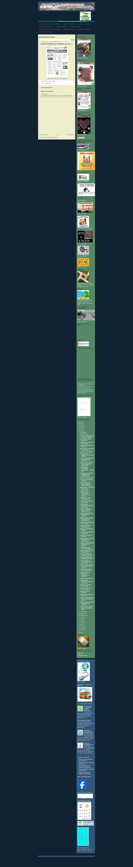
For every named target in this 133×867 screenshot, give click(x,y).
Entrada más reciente (44, 134)
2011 (80, 429)
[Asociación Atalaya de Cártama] (82, 788)
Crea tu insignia (80, 789)
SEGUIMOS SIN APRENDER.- (87, 477)
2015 (80, 421)
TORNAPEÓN (72, 24)
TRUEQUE (64, 24)
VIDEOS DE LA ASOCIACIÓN (45, 26)
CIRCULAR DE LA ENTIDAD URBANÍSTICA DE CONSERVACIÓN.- (86, 474)
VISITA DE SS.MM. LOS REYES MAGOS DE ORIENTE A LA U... (85, 510)
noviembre (82, 611)
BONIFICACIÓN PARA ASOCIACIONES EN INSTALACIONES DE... (86, 484)
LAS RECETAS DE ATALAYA (84, 24)
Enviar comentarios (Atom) (51, 137)
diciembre (82, 432)
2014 (80, 423)
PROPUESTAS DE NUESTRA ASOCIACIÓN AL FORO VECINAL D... (87, 566)
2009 (80, 632)
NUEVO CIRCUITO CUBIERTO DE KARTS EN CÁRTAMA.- (86, 455)
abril (81, 624)
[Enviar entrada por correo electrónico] (53, 81)
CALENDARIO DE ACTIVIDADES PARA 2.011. (49, 24)
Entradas (81, 342)
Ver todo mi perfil (83, 655)
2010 (80, 430)
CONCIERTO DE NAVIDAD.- (86, 578)
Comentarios (82, 345)
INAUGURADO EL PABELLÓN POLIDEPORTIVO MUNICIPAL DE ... (87, 540)
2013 (80, 425)
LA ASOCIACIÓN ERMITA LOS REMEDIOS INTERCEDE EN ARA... (87, 599)
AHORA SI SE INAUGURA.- (86, 451)
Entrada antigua (70, 134)
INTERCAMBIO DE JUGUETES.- (83, 29)
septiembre (83, 615)
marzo (81, 626)
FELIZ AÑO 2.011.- (84, 434)
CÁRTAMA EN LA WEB (68, 29)
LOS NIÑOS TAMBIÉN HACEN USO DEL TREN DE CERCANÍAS (87, 459)
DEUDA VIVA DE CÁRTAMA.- (84, 720)
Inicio (58, 134)
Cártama (88, 802)
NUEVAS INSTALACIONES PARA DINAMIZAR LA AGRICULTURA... (86, 464)
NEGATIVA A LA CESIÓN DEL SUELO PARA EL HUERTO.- (89, 732)
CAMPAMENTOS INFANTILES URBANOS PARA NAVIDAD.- (87, 544)
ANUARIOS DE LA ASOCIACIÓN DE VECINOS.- (50, 29)
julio (81, 619)
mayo (81, 622)
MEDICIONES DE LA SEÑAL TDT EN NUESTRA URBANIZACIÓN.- (86, 519)
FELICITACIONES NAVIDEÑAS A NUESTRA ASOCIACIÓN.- (86, 505)
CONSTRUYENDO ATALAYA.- (61, 26)
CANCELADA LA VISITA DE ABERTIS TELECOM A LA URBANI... (86, 608)
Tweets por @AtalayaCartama (84, 776)
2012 (80, 427)
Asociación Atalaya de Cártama (83, 779)
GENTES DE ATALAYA (75, 26)
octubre (82, 613)
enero (81, 630)
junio (81, 620)
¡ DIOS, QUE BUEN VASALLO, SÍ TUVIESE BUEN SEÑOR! (86, 561)
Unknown (81, 653)
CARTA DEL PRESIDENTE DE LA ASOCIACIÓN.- (89, 744)
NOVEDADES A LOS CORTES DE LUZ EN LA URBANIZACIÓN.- (87, 489)
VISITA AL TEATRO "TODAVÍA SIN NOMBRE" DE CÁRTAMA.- (87, 603)
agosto (82, 617)
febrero (82, 628)
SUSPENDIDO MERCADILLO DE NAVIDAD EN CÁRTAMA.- (86, 515)
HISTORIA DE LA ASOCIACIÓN (46, 32)
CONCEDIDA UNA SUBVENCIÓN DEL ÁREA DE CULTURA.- (86, 581)
